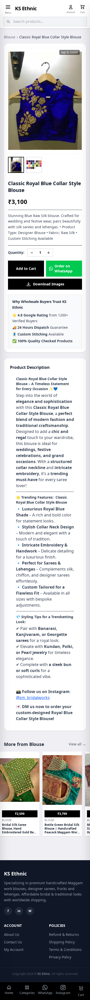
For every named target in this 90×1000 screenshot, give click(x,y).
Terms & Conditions (65, 949)
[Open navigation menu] (8, 7)
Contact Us (13, 942)
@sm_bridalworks (33, 697)
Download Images (48, 284)
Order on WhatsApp (63, 268)
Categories (27, 993)
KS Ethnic (26, 8)
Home (9, 993)
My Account (14, 949)
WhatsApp (45, 993)
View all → (77, 744)
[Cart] (82, 7)
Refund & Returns (64, 934)
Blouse (9, 37)
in (19, 911)
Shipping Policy (62, 942)
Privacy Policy (60, 957)
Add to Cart (26, 268)
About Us (11, 934)
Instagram (63, 993)
